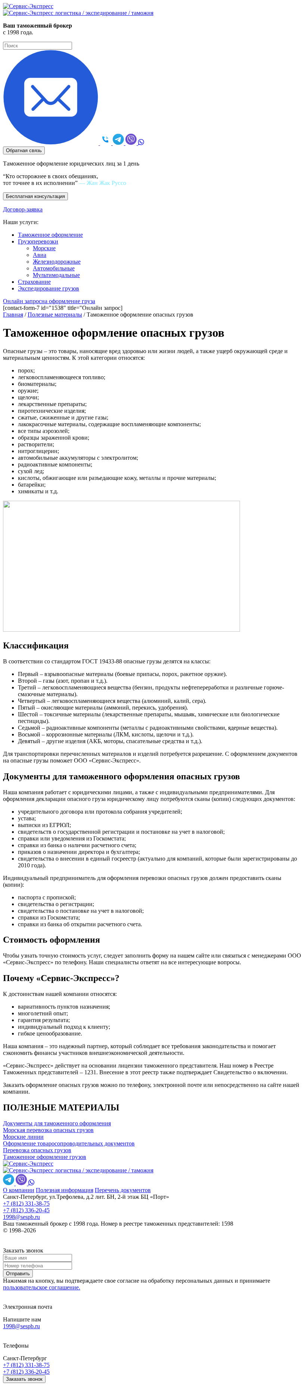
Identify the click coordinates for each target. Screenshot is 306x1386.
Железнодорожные (57, 261)
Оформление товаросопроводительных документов (69, 1143)
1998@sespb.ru (21, 1217)
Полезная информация (64, 1190)
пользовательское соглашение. (41, 1287)
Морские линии (23, 1137)
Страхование (34, 282)
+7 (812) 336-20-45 (26, 1210)
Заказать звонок (24, 1379)
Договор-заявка (23, 209)
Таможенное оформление (50, 235)
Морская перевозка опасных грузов (48, 1130)
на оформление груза (49, 301)
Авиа (39, 255)
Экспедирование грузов (48, 288)
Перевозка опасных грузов (37, 1150)
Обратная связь (24, 150)
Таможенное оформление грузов (44, 1157)
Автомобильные (54, 268)
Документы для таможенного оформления (57, 1123)
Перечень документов (123, 1190)
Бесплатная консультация (35, 196)
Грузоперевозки (38, 241)
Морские (44, 248)
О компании (18, 1190)
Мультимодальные (56, 275)
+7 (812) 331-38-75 (26, 1203)
